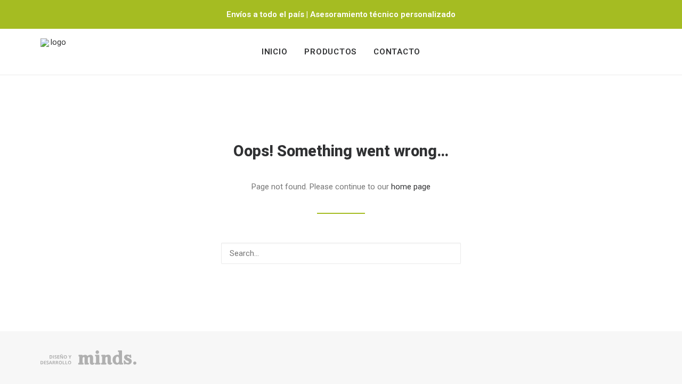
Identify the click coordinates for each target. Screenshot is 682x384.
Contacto (397, 52)
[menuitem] (274, 52)
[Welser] (53, 51)
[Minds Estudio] (88, 357)
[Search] (341, 253)
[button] (447, 253)
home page (411, 186)
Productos (330, 52)
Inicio (275, 52)
